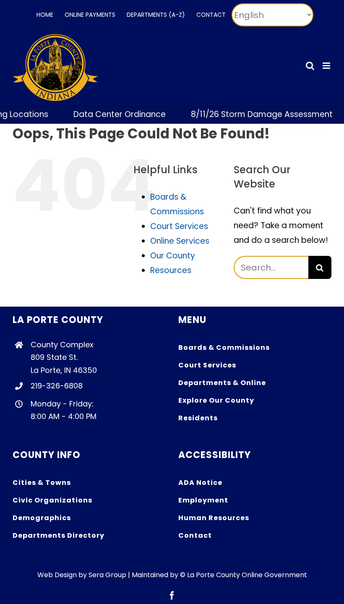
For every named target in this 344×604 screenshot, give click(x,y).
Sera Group (107, 575)
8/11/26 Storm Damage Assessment (255, 114)
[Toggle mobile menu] (327, 65)
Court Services (179, 226)
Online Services (179, 241)
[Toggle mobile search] (310, 65)
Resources (170, 270)
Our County (172, 255)
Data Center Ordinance (113, 114)
